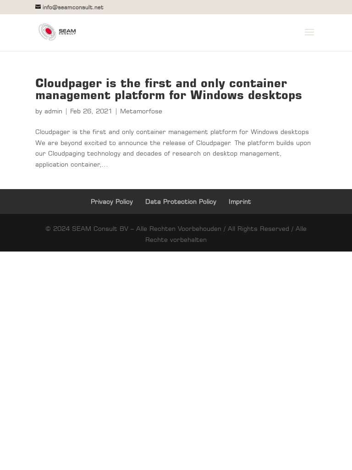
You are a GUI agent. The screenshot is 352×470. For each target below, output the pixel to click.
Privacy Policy (112, 201)
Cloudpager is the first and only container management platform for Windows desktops (168, 89)
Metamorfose (141, 111)
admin (53, 111)
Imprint (240, 201)
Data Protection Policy (180, 201)
